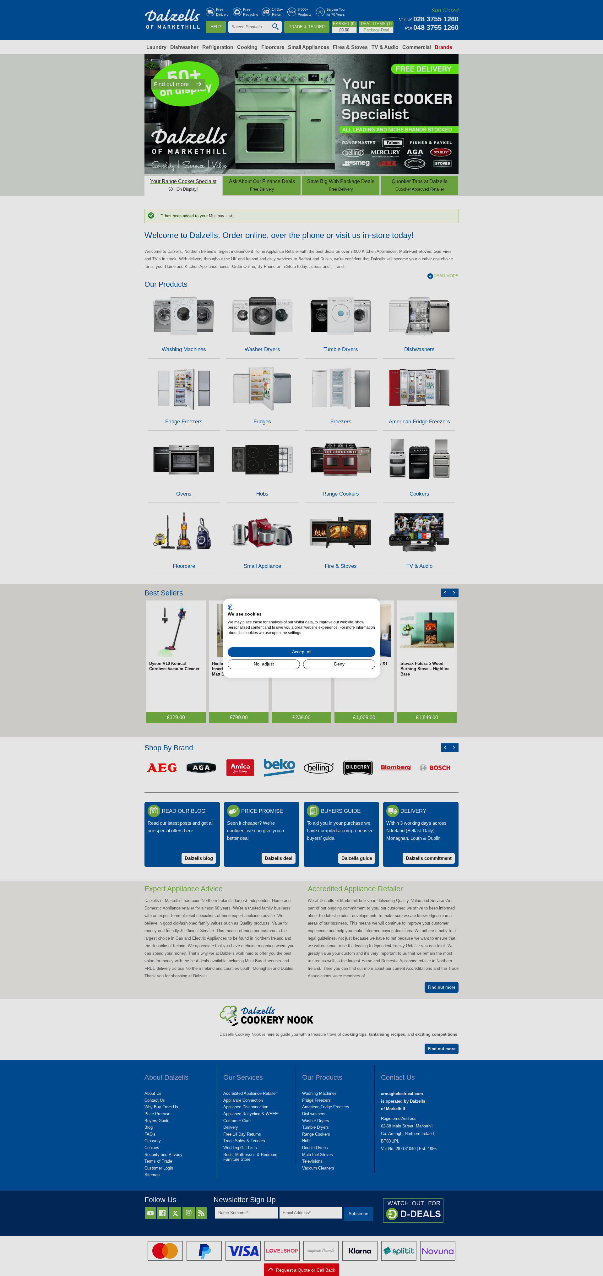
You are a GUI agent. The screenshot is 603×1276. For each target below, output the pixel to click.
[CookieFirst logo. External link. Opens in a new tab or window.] (230, 607)
